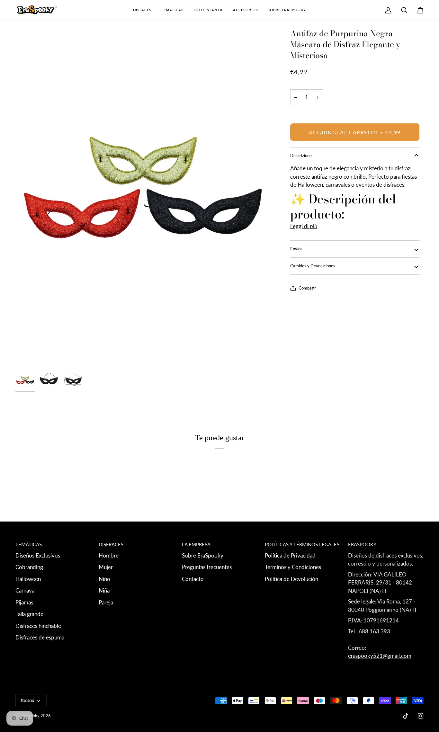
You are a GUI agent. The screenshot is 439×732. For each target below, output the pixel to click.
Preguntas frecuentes (207, 567)
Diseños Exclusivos (37, 555)
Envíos (296, 248)
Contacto (193, 579)
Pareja (106, 602)
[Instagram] (421, 716)
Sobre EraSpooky (202, 555)
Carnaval (25, 590)
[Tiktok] (405, 716)
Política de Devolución (291, 579)
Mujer (106, 567)
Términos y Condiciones (293, 567)
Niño (104, 579)
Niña (104, 590)
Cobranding (29, 567)
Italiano (27, 700)
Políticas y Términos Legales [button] (302, 544)
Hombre (109, 555)
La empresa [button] (196, 544)
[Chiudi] (415, 635)
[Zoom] (143, 198)
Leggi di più (303, 226)
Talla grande (29, 614)
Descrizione (301, 155)
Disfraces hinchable (38, 625)
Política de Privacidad (290, 555)
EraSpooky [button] (362, 544)
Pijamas (24, 602)
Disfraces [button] (111, 544)
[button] (142, 10)
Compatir (307, 287)
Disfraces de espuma (39, 637)
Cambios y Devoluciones (312, 265)
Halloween (28, 579)
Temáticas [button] (28, 544)
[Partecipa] (396, 679)
